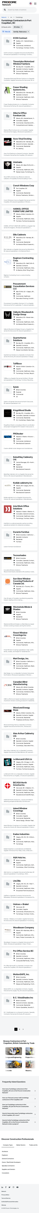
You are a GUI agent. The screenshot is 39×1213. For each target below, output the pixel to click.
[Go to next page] (23, 1029)
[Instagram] (13, 1187)
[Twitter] (9, 1187)
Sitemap (4, 1205)
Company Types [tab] (8, 1145)
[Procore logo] (9, 2)
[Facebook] (5, 1187)
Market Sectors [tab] (20, 1145)
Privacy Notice (5, 1195)
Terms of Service (6, 1198)
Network (6, 5)
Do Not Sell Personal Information (10, 1201)
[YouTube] (17, 1187)
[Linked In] (2, 1187)
